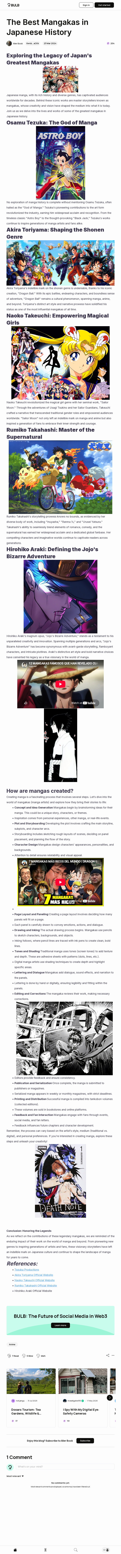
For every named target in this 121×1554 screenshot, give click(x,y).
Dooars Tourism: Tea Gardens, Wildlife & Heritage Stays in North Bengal (28, 1412)
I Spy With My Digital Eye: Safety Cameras (81, 1411)
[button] (14, 43)
